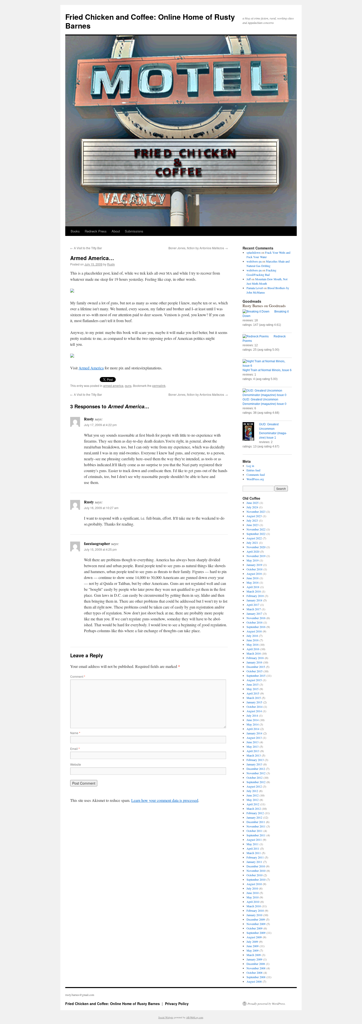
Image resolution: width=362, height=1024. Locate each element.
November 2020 (256, 547)
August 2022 (254, 538)
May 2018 (253, 582)
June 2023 (253, 525)
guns (128, 385)
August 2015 (254, 680)
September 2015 (256, 675)
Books (75, 231)
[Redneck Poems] (258, 336)
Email (75, 748)
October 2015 (255, 671)
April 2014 (253, 729)
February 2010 (255, 910)
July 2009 (252, 941)
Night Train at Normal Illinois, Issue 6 (267, 370)
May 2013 (253, 746)
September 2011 (256, 835)
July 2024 (252, 507)
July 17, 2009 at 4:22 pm (100, 425)
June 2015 (253, 684)
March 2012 (254, 808)
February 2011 (255, 857)
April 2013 (253, 751)
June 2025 (253, 503)
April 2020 (253, 551)
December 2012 (256, 769)
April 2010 (253, 902)
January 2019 (254, 565)
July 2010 (252, 888)
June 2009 (253, 946)
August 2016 (254, 631)
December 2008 (256, 964)
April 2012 (253, 804)
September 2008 (256, 977)
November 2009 (256, 924)
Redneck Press (96, 231)
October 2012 (255, 777)
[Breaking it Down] (258, 311)
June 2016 (253, 640)
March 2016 (254, 653)
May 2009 (253, 950)
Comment (77, 676)
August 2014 (254, 711)
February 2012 (255, 813)
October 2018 (255, 569)
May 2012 (253, 800)
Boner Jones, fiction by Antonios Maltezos (198, 248)
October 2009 (255, 928)
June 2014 (253, 720)
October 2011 (255, 831)
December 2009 (256, 919)
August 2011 (254, 840)
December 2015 (256, 667)
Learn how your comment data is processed (164, 800)
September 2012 (256, 782)
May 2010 (253, 897)
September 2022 (256, 534)
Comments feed (256, 475)
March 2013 (254, 755)
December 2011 (256, 822)
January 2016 (254, 662)
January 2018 (254, 600)
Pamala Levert (255, 288)
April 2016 (253, 649)
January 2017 (254, 613)
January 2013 (254, 764)
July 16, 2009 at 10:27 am (101, 508)
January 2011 (254, 862)
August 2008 (254, 981)
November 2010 (256, 871)
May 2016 (253, 644)
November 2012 (256, 773)
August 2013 (254, 738)
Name (75, 733)
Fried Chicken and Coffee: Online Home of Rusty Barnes (150, 21)
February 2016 (255, 658)
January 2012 (254, 817)
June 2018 (253, 578)
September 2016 (256, 627)
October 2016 (255, 622)
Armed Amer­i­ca (91, 367)
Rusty (111, 264)
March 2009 (254, 955)
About (116, 231)
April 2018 (253, 587)
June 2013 (253, 742)
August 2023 (254, 516)
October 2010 (255, 875)
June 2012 (253, 795)
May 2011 (253, 844)
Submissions (134, 231)
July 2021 (252, 543)
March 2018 (254, 591)
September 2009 (256, 933)
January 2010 (254, 915)
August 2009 (254, 937)
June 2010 (253, 893)
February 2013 (255, 760)
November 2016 (256, 618)
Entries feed (253, 470)
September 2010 (256, 879)
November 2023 (256, 511)
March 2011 (254, 853)
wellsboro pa (254, 261)
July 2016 (252, 636)
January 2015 (254, 702)
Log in (250, 466)
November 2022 (256, 529)
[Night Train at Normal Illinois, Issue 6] (267, 363)
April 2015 (253, 693)
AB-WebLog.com (194, 1017)
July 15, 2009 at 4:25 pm (100, 549)
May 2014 (253, 724)
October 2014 (255, 707)
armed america (113, 385)
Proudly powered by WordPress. (266, 1004)
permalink (158, 385)
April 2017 (253, 605)
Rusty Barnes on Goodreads (264, 305)
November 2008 (256, 968)
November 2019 (256, 556)
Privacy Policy (177, 1003)
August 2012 (254, 786)
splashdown (254, 252)
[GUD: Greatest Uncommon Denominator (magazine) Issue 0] (267, 392)
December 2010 (256, 866)
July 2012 (252, 791)
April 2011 (253, 848)
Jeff (249, 279)
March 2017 (254, 609)
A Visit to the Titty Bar (86, 248)
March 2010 (254, 906)
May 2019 (253, 560)
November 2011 (256, 826)
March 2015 (254, 698)
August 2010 (254, 884)
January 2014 (254, 733)
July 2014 (252, 715)
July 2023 (252, 520)
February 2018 (255, 596)
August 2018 (254, 574)
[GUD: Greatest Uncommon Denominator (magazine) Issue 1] (251, 432)
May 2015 (253, 689)
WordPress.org (255, 479)
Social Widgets (165, 1017)
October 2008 (255, 972)
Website (75, 764)
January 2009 (254, 959)
